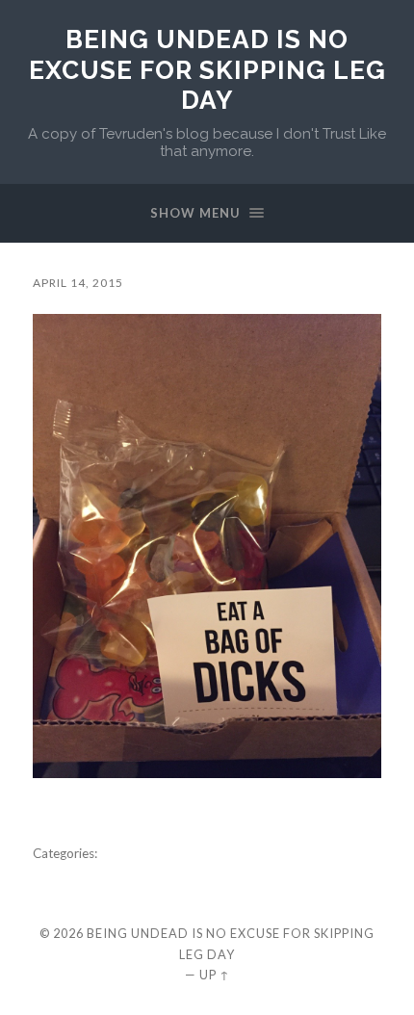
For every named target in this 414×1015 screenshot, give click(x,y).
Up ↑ (214, 974)
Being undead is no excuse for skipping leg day (207, 69)
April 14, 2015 (78, 282)
